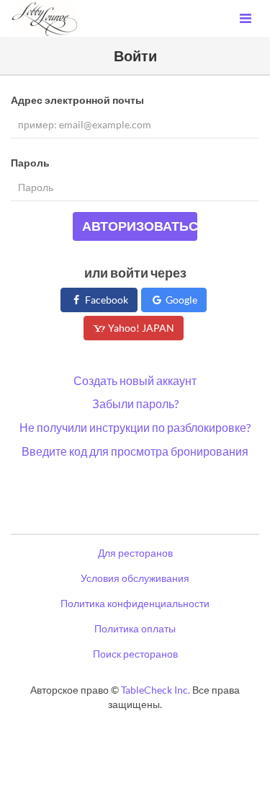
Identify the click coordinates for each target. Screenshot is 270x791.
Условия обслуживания (135, 578)
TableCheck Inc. (155, 690)
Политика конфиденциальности (135, 603)
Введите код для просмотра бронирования (135, 451)
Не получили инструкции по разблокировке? (135, 427)
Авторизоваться (139, 226)
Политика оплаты (135, 628)
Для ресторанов (135, 553)
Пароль (30, 162)
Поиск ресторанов (135, 654)
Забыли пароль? (135, 403)
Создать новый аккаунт (135, 380)
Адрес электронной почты (77, 100)
